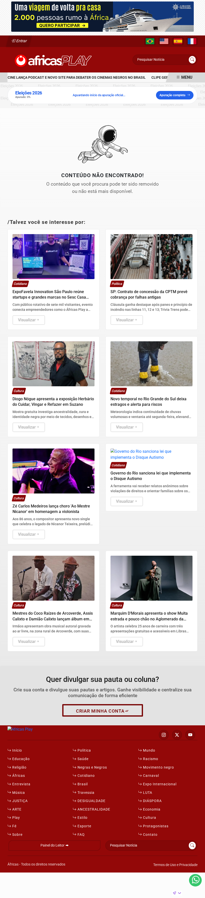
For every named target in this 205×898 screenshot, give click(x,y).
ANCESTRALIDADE (93, 809)
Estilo (82, 818)
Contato (150, 835)
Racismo (150, 759)
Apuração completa (172, 95)
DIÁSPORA (152, 801)
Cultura (149, 818)
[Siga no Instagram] (164, 735)
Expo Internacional (159, 784)
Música (18, 793)
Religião (18, 767)
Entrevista (20, 784)
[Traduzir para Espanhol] (178, 41)
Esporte (83, 826)
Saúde (82, 759)
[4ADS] (102, 16)
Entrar (21, 40)
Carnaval (150, 776)
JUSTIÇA (19, 801)
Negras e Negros (91, 767)
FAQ (80, 835)
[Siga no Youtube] (190, 735)
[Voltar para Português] (150, 41)
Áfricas (18, 776)
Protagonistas (155, 826)
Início (16, 750)
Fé (13, 826)
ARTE (16, 809)
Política (83, 750)
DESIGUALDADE (91, 801)
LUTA (147, 793)
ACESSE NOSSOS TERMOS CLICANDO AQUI (92, 892)
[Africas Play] (54, 59)
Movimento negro (158, 767)
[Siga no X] (177, 735)
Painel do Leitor (52, 845)
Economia (151, 809)
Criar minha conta (100, 711)
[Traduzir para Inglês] (164, 41)
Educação (20, 759)
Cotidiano (85, 776)
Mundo (148, 750)
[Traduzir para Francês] (192, 41)
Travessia (85, 793)
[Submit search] (192, 59)
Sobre (16, 835)
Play (15, 818)
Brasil (82, 784)
